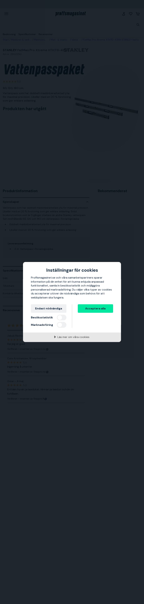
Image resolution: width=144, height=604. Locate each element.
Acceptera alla (95, 308)
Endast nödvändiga (48, 308)
